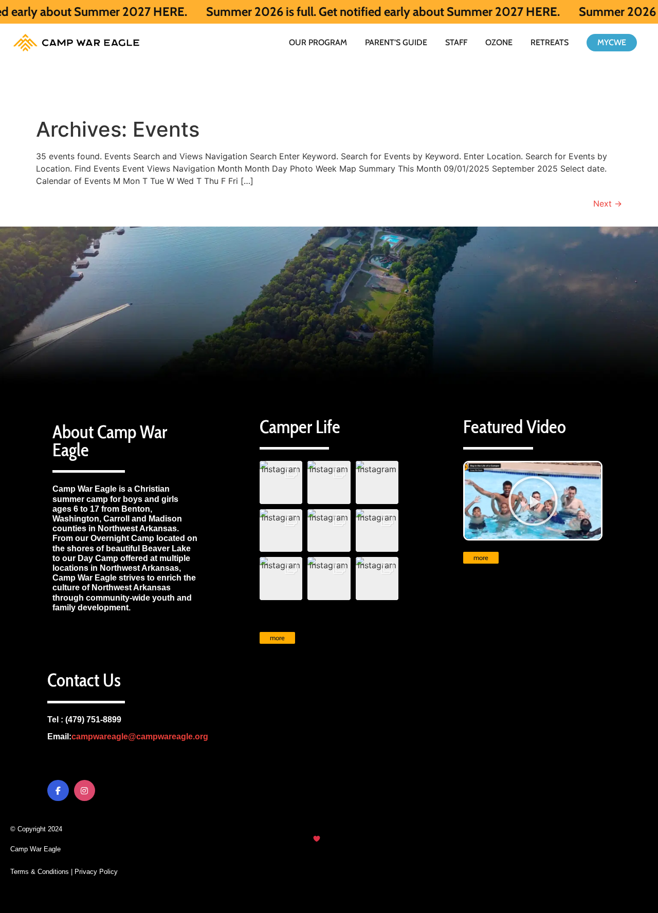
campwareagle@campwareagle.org (139, 736)
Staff (456, 42)
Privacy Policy (96, 871)
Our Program (318, 42)
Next (607, 203)
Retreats (550, 42)
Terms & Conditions (39, 871)
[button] (281, 482)
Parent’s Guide (396, 42)
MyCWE (611, 42)
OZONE (499, 42)
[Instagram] (85, 791)
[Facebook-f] (58, 791)
